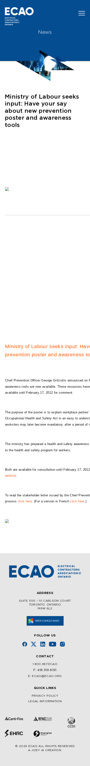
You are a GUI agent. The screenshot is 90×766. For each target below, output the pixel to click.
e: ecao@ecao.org (45, 676)
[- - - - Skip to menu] (79, 13)
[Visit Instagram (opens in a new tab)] (62, 644)
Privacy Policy (45, 696)
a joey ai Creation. (45, 750)
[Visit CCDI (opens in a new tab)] (71, 722)
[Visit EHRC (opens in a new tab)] (14, 733)
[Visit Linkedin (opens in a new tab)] (42, 644)
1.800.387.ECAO (45, 664)
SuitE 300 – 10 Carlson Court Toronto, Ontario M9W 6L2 (45, 605)
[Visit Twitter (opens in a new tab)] (33, 644)
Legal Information (45, 701)
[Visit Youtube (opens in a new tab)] (52, 644)
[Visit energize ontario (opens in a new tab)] (43, 734)
